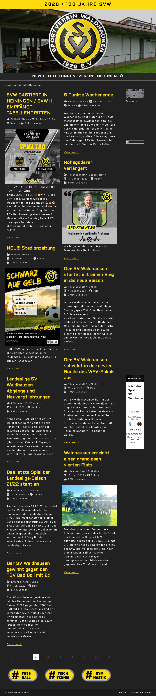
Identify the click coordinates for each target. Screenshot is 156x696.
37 (97, 656)
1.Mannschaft (76, 175)
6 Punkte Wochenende (88, 95)
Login (148, 692)
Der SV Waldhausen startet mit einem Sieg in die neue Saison (89, 275)
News (25, 119)
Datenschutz (122, 692)
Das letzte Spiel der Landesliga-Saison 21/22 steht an (28, 478)
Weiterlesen (14, 238)
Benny (14, 123)
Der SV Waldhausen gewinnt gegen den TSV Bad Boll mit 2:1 (29, 570)
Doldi (96, 291)
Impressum (137, 692)
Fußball (15, 119)
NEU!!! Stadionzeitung (31, 248)
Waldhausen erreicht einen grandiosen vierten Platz (87, 459)
